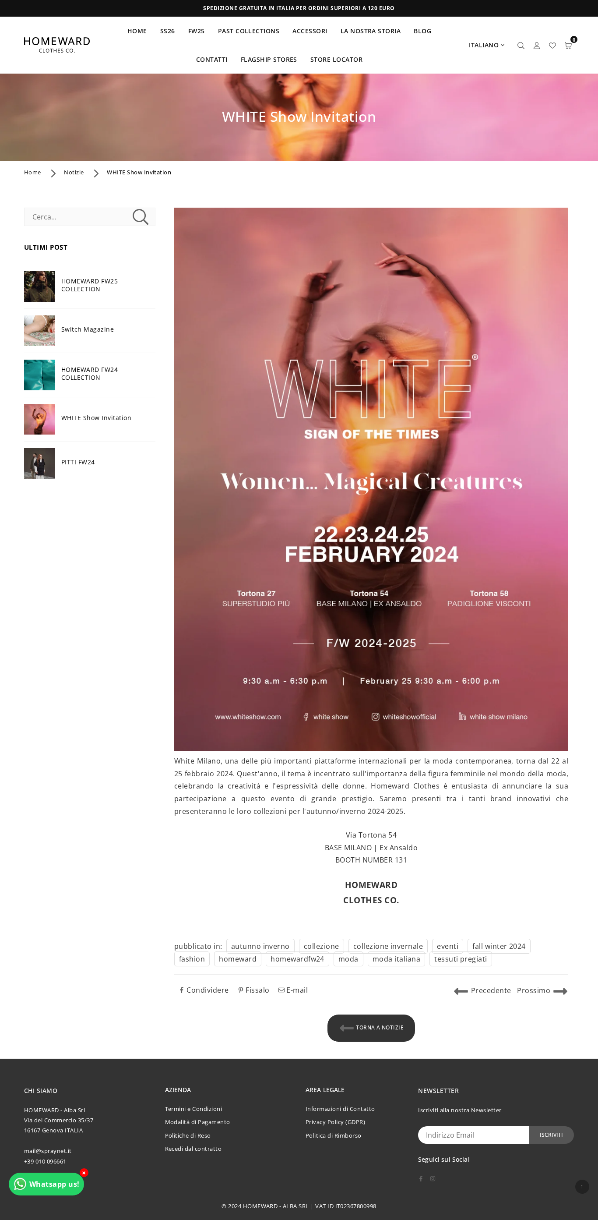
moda (348, 959)
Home (32, 172)
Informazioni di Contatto (340, 1109)
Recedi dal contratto (193, 1149)
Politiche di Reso (188, 1135)
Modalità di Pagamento (197, 1122)
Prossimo (533, 990)
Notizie (74, 172)
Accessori (309, 31)
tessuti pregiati (460, 959)
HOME (137, 31)
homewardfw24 (297, 959)
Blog (422, 31)
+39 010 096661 (45, 1161)
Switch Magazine (87, 329)
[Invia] (140, 217)
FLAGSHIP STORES (269, 59)
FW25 (196, 31)
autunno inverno (260, 946)
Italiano (484, 45)
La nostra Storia (371, 31)
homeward (238, 959)
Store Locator (336, 59)
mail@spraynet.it (48, 1151)
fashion (192, 959)
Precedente (491, 990)
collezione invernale (388, 946)
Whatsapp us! (54, 1184)
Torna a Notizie (379, 1027)
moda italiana (396, 959)
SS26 (167, 31)
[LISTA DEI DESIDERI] (552, 45)
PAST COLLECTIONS (249, 31)
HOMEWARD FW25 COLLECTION (89, 285)
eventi (447, 946)
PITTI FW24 (78, 462)
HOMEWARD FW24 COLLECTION (89, 374)
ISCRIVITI (551, 1135)
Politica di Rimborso (334, 1135)
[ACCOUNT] (537, 45)
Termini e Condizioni (193, 1109)
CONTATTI (212, 59)
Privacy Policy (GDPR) (335, 1122)
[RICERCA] (521, 45)
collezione (321, 946)
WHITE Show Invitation (96, 418)
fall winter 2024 (499, 946)
